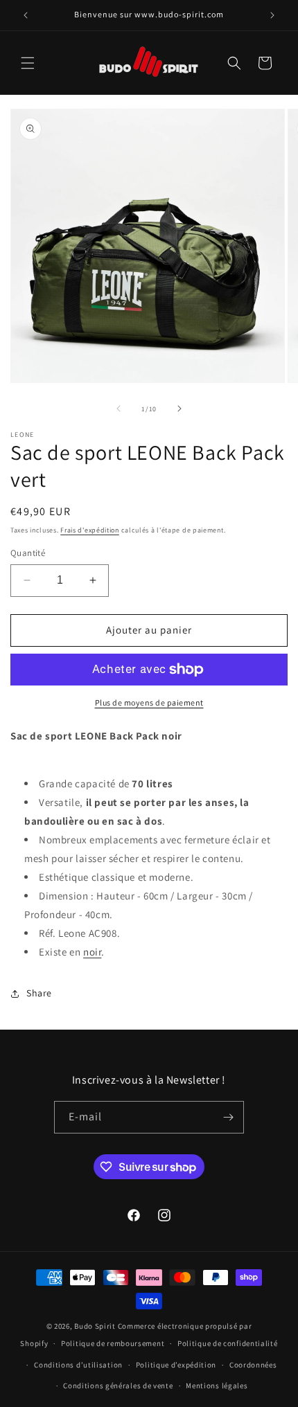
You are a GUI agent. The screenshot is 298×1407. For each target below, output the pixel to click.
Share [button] (39, 993)
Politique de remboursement (112, 1343)
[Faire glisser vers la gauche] (118, 408)
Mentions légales (216, 1385)
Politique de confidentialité (227, 1343)
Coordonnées (253, 1365)
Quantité (27, 553)
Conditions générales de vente (118, 1385)
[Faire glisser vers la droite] (179, 408)
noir (92, 951)
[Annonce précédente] (25, 15)
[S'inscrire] (228, 1117)
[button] (27, 63)
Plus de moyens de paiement (149, 702)
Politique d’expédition (176, 1365)
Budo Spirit (95, 1326)
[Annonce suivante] (272, 15)
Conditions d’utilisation (78, 1365)
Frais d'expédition (89, 530)
